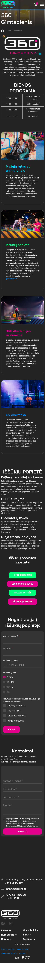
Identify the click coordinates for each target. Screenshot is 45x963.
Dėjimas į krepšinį (22, 601)
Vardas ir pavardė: (11, 636)
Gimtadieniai (29, 930)
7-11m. (10, 677)
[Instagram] (11, 923)
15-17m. (10, 687)
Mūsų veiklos (7, 934)
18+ (8, 692)
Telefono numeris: (10, 660)
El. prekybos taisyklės (9, 953)
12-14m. (10, 682)
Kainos (4, 930)
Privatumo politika (8, 949)
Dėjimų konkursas (17, 705)
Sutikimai (28, 939)
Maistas (5, 939)
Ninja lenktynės (22, 592)
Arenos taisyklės (23, 949)
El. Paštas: (8, 648)
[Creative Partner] (26, 957)
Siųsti (21, 831)
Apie (25, 934)
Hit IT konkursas (23, 575)
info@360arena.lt (16, 888)
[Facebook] (3, 923)
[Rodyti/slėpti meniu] (42, 5)
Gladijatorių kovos (22, 583)
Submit (11, 729)
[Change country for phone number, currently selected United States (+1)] (6, 666)
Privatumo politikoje (14, 826)
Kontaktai (22, 953)
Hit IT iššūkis (14, 710)
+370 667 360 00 (16, 894)
